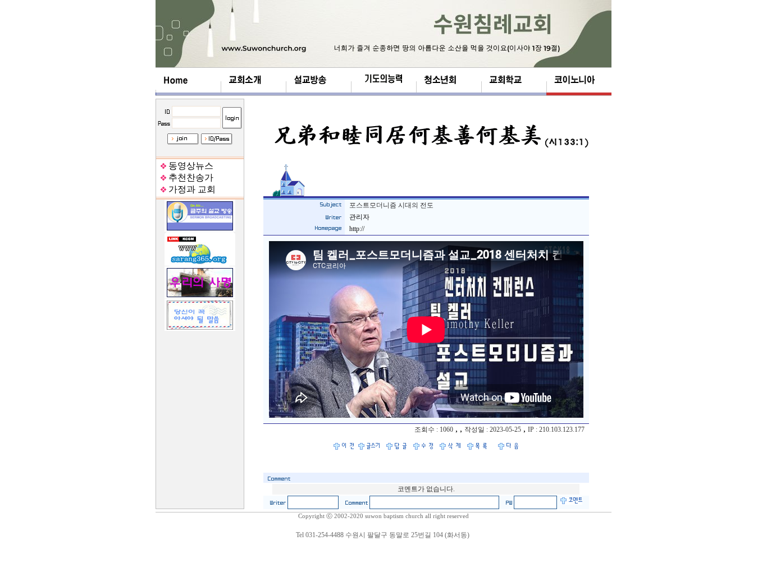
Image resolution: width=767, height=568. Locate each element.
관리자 (359, 217)
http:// (356, 229)
